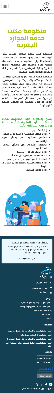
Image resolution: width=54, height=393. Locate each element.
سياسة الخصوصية (44, 358)
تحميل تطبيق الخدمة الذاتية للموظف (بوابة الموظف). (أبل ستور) (28, 344)
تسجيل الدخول (45, 376)
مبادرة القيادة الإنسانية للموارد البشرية (36, 302)
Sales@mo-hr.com (39, 288)
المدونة (48, 318)
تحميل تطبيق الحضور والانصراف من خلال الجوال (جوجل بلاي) (28, 331)
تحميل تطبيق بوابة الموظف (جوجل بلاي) (35, 335)
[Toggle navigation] (5, 6)
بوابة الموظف (45, 369)
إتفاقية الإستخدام (44, 362)
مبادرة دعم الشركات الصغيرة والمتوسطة (35, 306)
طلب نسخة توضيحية (27, 258)
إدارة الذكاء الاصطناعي (42, 310)
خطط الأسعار (46, 314)
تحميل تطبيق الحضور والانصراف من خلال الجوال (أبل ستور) (29, 339)
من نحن (48, 298)
